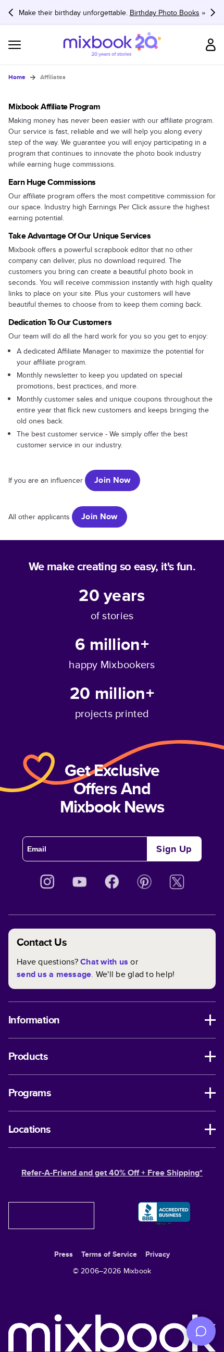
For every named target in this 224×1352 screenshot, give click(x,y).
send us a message (54, 974)
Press (63, 1254)
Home (17, 77)
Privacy (157, 1254)
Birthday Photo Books (165, 12)
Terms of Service (109, 1254)
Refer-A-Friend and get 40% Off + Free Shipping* (112, 1173)
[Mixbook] (112, 44)
